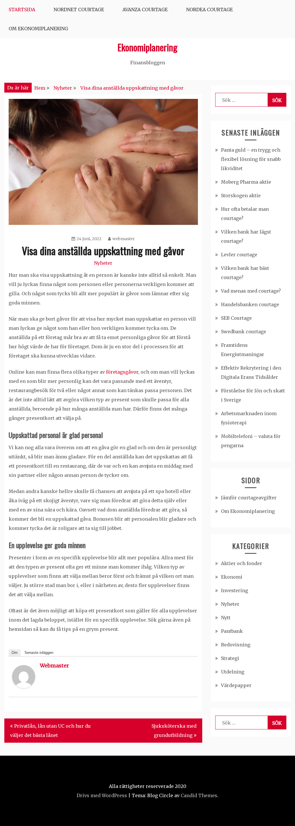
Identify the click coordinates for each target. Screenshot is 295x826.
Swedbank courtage (243, 331)
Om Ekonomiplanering (38, 28)
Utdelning (232, 672)
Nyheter (103, 263)
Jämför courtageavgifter (249, 498)
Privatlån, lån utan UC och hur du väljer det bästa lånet (50, 730)
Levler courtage (239, 254)
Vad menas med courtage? (251, 291)
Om (15, 652)
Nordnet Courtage (79, 9)
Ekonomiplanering (147, 47)
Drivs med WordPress (102, 795)
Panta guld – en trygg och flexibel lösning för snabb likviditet (251, 159)
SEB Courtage (236, 318)
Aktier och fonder (241, 563)
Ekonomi (231, 577)
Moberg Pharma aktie (246, 182)
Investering (234, 590)
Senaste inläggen (38, 652)
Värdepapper (236, 685)
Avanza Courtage (145, 9)
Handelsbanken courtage (250, 304)
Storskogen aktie (241, 195)
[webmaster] (23, 686)
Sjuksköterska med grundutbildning (174, 730)
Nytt (225, 617)
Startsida (22, 9)
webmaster (123, 238)
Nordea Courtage (209, 9)
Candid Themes (199, 795)
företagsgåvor (122, 372)
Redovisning (235, 645)
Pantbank (232, 631)
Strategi (230, 658)
